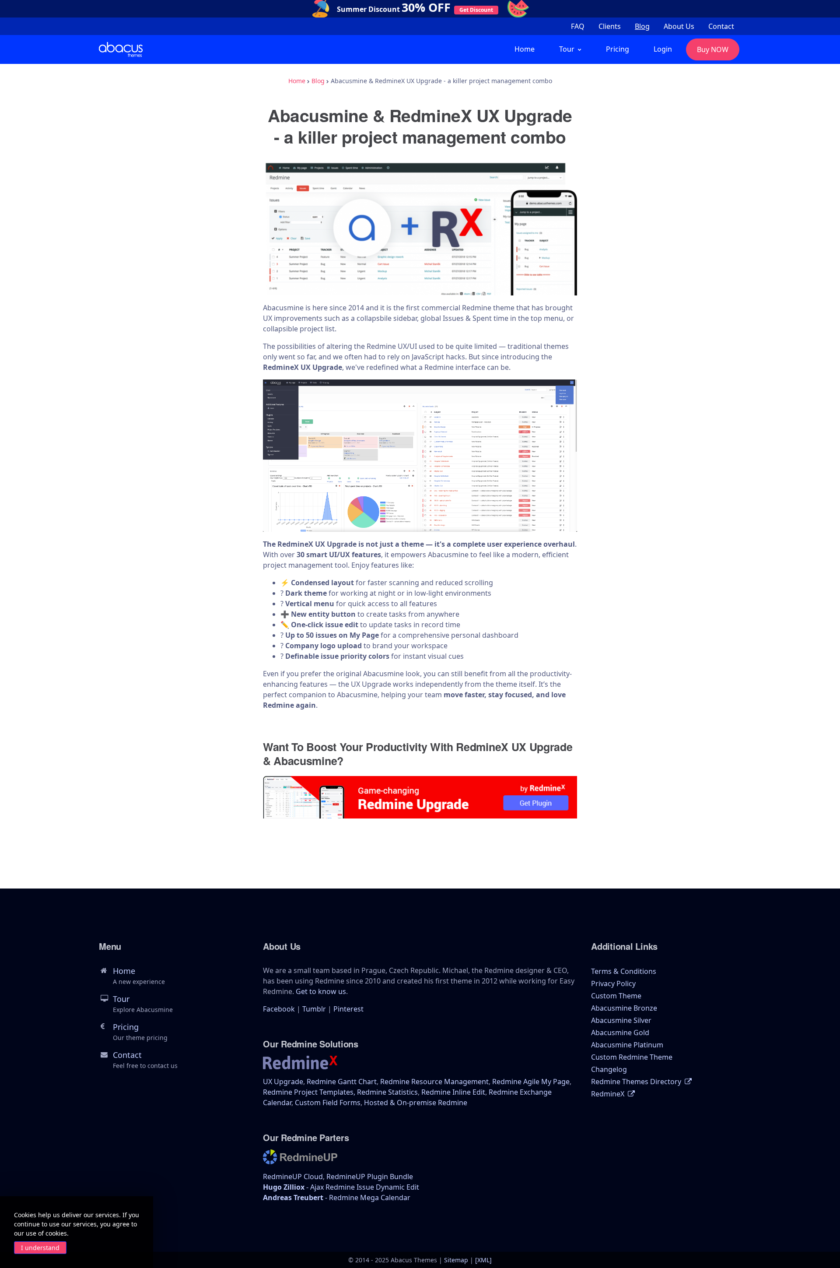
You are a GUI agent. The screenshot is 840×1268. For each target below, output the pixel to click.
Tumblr (314, 1009)
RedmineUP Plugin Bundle (369, 1176)
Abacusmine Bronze (624, 1008)
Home (524, 49)
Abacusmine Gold (620, 1032)
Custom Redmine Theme (631, 1057)
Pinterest (348, 1009)
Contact (721, 26)
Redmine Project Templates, (310, 1092)
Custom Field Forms (327, 1102)
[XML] (483, 1260)
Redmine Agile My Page (531, 1081)
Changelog (609, 1069)
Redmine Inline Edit (453, 1092)
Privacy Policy (613, 983)
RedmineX (608, 1094)
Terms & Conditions (623, 971)
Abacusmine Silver (621, 1020)
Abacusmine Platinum (627, 1045)
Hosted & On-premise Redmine (415, 1102)
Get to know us (321, 991)
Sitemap (456, 1260)
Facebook (279, 1009)
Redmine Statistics (387, 1092)
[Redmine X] (300, 1065)
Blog (642, 26)
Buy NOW (712, 49)
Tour (143, 1004)
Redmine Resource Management (434, 1081)
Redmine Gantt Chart (342, 1081)
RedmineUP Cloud (293, 1176)
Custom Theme (616, 996)
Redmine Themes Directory (637, 1081)
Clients (609, 26)
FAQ (577, 26)
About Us (679, 26)
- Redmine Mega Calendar (336, 1197)
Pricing (617, 49)
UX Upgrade (283, 1081)
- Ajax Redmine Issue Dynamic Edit (341, 1187)
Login (663, 49)
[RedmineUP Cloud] (300, 1159)
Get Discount (476, 10)
